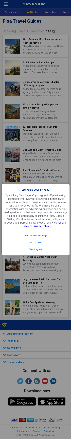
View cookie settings (35, 235)
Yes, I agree (35, 249)
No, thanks (35, 242)
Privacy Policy (41, 226)
